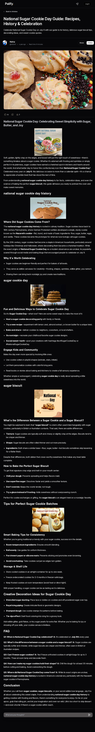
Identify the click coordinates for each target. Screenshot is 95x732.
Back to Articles (11, 11)
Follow (90, 43)
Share (82, 43)
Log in (87, 4)
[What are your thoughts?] (46, 715)
